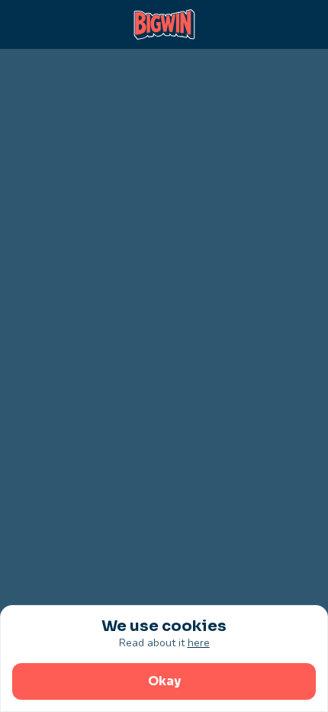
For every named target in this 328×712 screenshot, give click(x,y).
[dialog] (164, 658)
